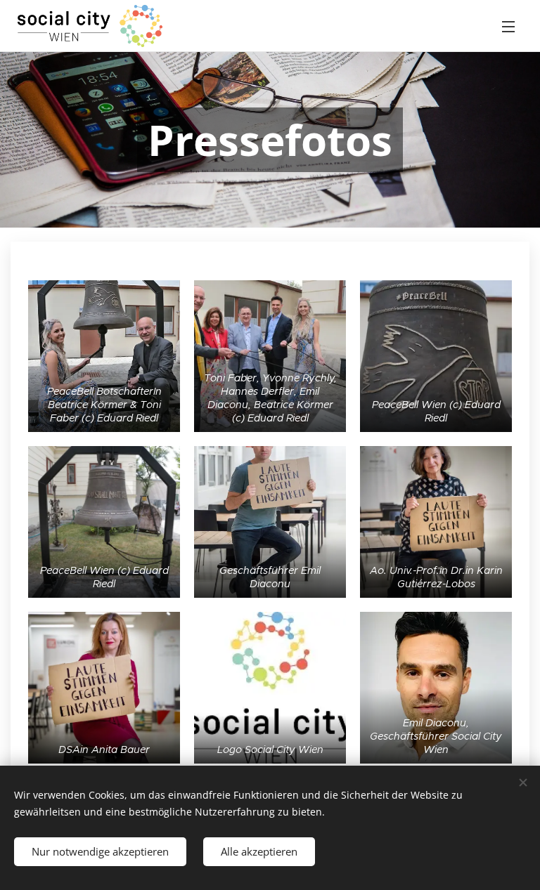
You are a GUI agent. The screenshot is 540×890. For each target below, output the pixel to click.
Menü (508, 26)
